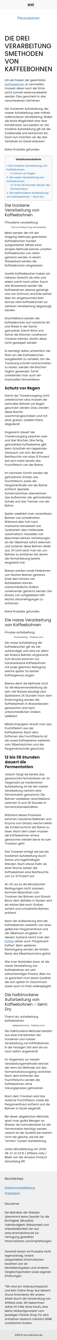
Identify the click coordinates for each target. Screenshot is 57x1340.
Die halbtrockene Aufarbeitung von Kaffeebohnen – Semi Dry (27, 195)
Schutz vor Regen (22, 173)
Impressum (12, 1193)
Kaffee (9, 941)
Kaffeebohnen (14, 84)
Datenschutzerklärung (20, 1188)
